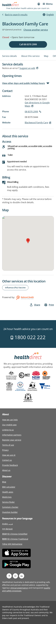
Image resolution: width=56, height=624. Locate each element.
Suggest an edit (27, 68)
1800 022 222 (29, 337)
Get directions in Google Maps (37, 104)
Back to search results (16, 14)
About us (6, 470)
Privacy (5, 450)
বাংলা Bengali (7, 529)
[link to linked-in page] (21, 576)
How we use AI (8, 455)
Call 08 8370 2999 (28, 44)
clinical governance (19, 588)
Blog (4, 482)
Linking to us (8, 429)
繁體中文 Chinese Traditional (15, 539)
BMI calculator (8, 487)
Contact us (7, 460)
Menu (49, 3)
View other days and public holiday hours (23, 83)
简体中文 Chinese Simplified (14, 534)
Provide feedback (10, 465)
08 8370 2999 (31, 111)
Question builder (10, 512)
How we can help (10, 419)
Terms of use (8, 445)
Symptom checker (10, 507)
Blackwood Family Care (36, 122)
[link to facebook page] (9, 576)
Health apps (7, 492)
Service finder (8, 502)
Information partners (11, 435)
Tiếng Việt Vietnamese (12, 544)
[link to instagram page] (15, 576)
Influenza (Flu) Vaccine (15, 287)
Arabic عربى (7, 523)
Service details (9, 56)
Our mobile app (9, 424)
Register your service (11, 440)
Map (46, 56)
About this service (30, 56)
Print (51, 304)
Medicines (7, 497)
